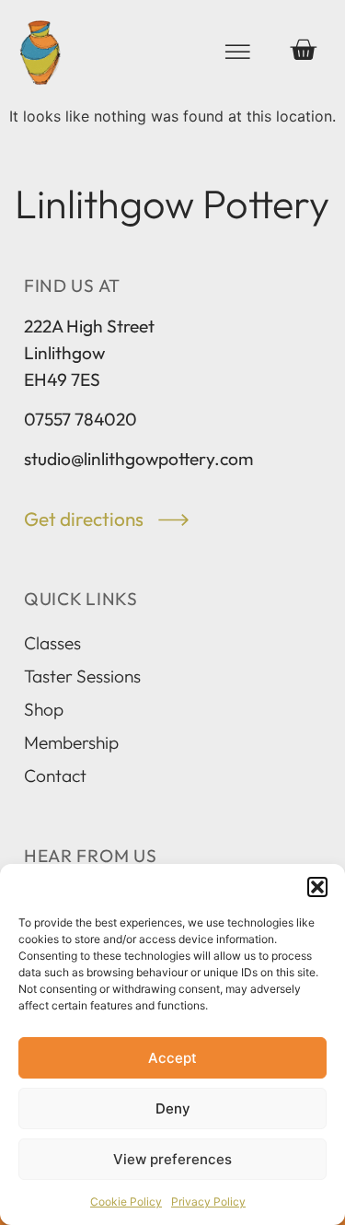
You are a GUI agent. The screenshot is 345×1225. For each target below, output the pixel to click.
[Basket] (302, 50)
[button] (317, 887)
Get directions (85, 519)
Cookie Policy (126, 1201)
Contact (55, 775)
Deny (172, 1108)
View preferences (172, 1159)
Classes (52, 643)
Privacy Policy (208, 1201)
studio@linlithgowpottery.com (138, 459)
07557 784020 (80, 419)
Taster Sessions (82, 676)
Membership (71, 742)
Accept (172, 1058)
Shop (43, 709)
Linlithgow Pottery (172, 203)
